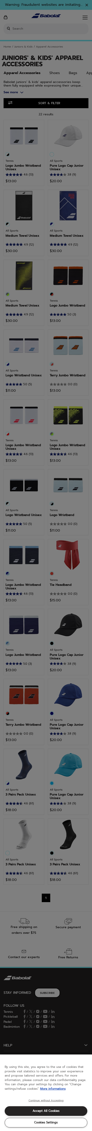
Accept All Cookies (46, 1111)
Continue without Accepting (46, 1100)
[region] (46, 1092)
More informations (53, 1089)
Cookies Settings (46, 1122)
